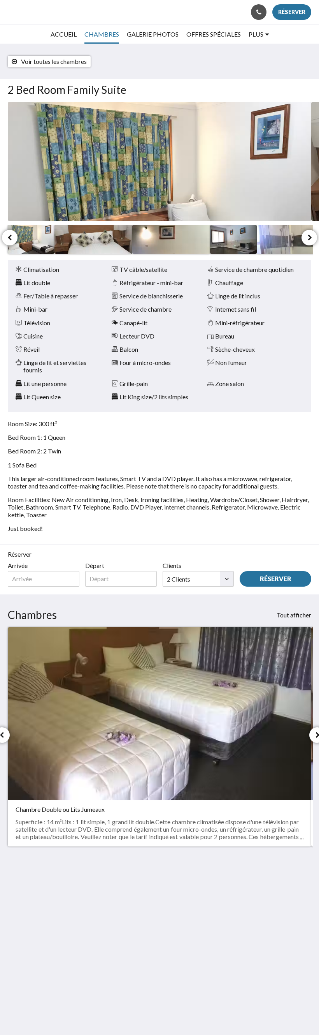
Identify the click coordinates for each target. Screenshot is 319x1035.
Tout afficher (294, 615)
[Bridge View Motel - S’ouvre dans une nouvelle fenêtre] (282, 893)
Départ (94, 565)
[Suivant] (309, 237)
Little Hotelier (177, 987)
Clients (172, 565)
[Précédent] (10, 237)
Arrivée (18, 565)
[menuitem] (64, 34)
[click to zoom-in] (159, 161)
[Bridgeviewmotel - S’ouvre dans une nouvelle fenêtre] (303, 893)
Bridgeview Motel (39, 12)
